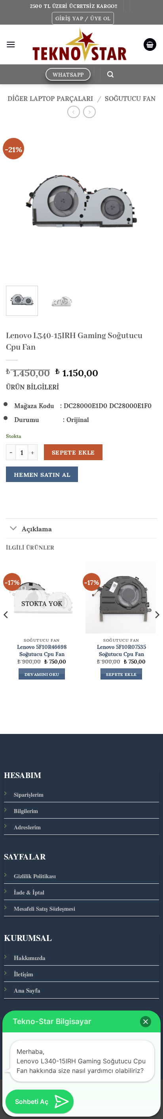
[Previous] (19, 202)
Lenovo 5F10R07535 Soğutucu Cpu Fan (121, 650)
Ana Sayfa (27, 990)
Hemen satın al (42, 474)
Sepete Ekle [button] (121, 674)
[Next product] (73, 112)
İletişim (23, 974)
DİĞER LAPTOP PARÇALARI (50, 98)
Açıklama (37, 528)
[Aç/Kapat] (13, 529)
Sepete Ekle (73, 452)
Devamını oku (42, 674)
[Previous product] (89, 112)
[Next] (144, 202)
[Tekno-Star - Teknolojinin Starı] (79, 44)
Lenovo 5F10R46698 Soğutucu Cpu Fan (42, 650)
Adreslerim (27, 827)
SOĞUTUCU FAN (130, 98)
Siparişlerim (29, 794)
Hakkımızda (29, 957)
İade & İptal (29, 892)
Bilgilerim (26, 811)
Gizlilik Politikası (35, 876)
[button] (83, 18)
